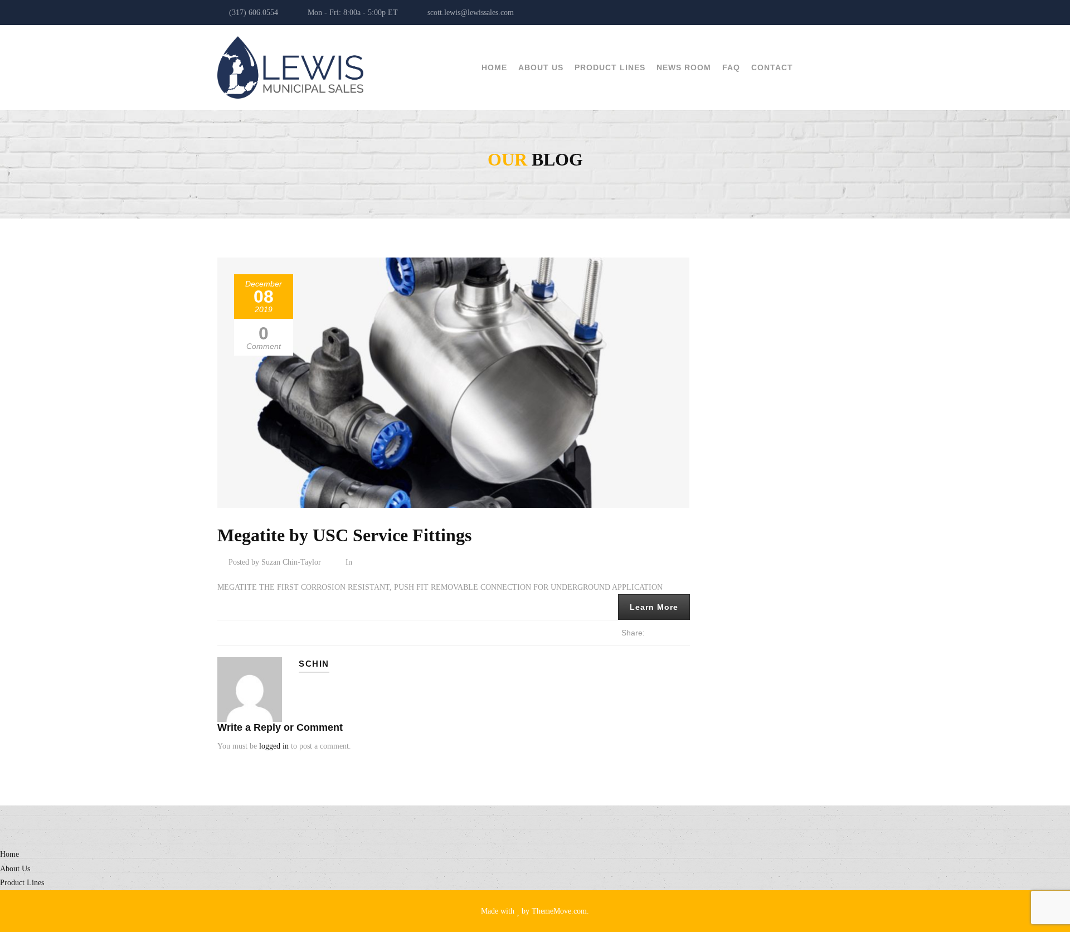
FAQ (731, 67)
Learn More (654, 607)
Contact (772, 67)
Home (494, 67)
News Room (683, 67)
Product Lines (610, 67)
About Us (540, 67)
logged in (274, 746)
